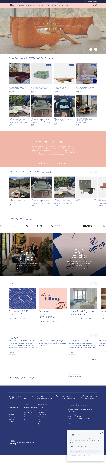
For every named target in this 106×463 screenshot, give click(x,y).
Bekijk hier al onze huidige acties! (80, 456)
